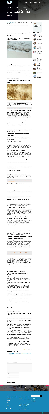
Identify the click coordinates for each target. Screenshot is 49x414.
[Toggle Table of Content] (14, 35)
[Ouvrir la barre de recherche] (41, 2)
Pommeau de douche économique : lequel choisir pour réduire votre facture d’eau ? (39, 60)
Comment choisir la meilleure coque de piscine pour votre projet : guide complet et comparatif (39, 47)
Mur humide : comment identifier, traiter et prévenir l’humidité (39, 73)
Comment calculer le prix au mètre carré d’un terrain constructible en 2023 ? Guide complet (39, 35)
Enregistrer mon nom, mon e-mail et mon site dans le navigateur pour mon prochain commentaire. (19, 380)
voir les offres (12, 231)
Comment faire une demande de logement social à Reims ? (11, 387)
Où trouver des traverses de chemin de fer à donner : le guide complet (39, 69)
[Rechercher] (41, 396)
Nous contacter (33, 401)
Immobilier (26, 2)
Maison (31, 2)
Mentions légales (33, 400)
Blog (39, 2)
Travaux (35, 2)
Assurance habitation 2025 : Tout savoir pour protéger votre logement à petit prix (39, 52)
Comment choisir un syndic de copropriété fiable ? (39, 44)
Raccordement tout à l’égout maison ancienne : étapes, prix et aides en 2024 (39, 40)
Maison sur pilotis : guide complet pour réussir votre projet (39, 77)
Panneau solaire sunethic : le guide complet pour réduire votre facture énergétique (39, 64)
